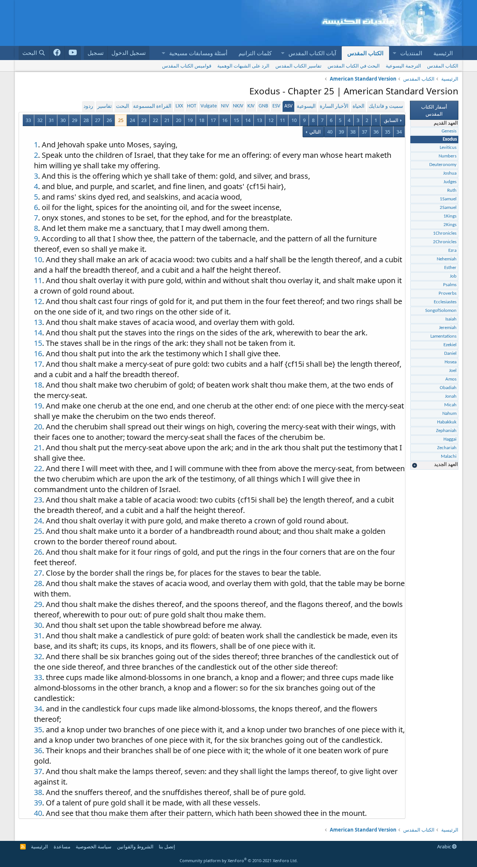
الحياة (358, 106)
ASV (288, 106)
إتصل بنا (167, 846)
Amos (451, 379)
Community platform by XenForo (239, 860)
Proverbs (448, 293)
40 (329, 131)
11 (282, 120)
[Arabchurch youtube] (73, 53)
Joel (453, 370)
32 (39, 120)
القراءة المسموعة (152, 106)
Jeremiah (448, 327)
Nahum (449, 413)
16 (224, 120)
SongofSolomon (441, 310)
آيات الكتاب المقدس (312, 53)
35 (387, 131)
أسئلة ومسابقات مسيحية (198, 53)
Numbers (448, 156)
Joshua (450, 173)
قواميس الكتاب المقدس (186, 65)
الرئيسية (443, 53)
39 (341, 131)
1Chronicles (445, 233)
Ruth (452, 190)
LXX (179, 106)
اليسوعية (306, 106)
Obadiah (448, 387)
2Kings (450, 224)
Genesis (449, 131)
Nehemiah (447, 259)
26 (109, 120)
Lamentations (443, 336)
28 (86, 120)
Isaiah (451, 319)
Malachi (449, 456)
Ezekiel (450, 344)
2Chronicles (445, 242)
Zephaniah (446, 430)
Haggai (450, 439)
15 (236, 120)
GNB (263, 106)
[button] (394, 53)
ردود (88, 106)
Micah (450, 405)
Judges (450, 181)
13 (259, 120)
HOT (191, 106)
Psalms (450, 284)
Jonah (451, 396)
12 (271, 120)
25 (120, 120)
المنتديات (411, 53)
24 (132, 120)
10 (294, 120)
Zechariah (447, 447)
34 (399, 131)
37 (364, 131)
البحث (122, 106)
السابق (391, 120)
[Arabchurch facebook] (57, 53)
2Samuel (448, 207)
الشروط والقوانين (135, 846)
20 (178, 120)
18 (201, 120)
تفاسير (104, 106)
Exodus (450, 139)
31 (51, 120)
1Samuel (448, 199)
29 (74, 120)
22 (155, 120)
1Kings (450, 216)
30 (63, 120)
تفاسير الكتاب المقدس (298, 65)
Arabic (444, 846)
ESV (276, 106)
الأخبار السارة (334, 106)
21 (167, 120)
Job (453, 276)
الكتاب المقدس (365, 53)
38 (353, 131)
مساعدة (62, 846)
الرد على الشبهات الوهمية (243, 65)
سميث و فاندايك (386, 106)
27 (97, 120)
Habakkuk (447, 422)
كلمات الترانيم (255, 53)
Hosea (451, 362)
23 (143, 120)
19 (190, 120)
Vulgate (208, 106)
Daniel (450, 353)
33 (28, 120)
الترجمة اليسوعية (403, 65)
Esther (450, 267)
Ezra (452, 250)
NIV (225, 106)
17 (213, 120)
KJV (251, 106)
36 (376, 131)
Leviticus (448, 147)
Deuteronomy (443, 164)
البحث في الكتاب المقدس (354, 65)
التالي (314, 131)
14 (247, 120)
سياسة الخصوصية (93, 846)
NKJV (238, 106)
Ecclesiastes (445, 302)
